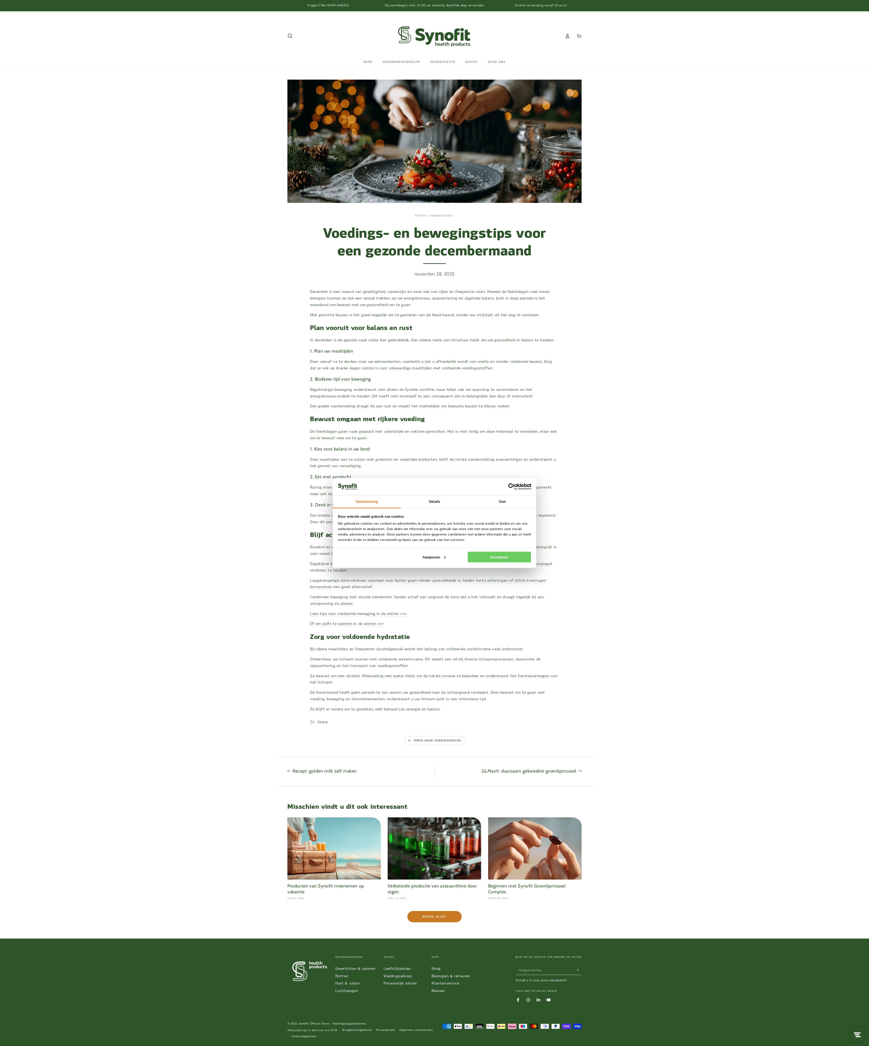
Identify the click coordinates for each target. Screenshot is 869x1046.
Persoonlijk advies (400, 983)
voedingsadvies (440, 215)
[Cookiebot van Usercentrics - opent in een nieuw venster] (511, 486)
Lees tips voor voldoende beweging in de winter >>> (358, 614)
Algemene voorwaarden (416, 1030)
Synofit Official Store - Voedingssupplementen (332, 1023)
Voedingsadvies (398, 976)
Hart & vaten (347, 983)
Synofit (420, 215)
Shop (436, 968)
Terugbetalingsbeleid (357, 1030)
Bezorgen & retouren (451, 976)
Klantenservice (445, 983)
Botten (342, 976)
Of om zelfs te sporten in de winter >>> (347, 623)
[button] (290, 36)
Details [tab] (434, 502)
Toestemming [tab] (367, 502)
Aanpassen (431, 557)
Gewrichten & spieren (355, 968)
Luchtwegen (346, 991)
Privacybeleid (385, 1030)
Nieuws (438, 991)
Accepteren (499, 557)
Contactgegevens (304, 1036)
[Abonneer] (579, 970)
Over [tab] (502, 502)
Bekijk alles (434, 916)
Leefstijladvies (397, 968)
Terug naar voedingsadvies (437, 740)
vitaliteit (484, 315)
